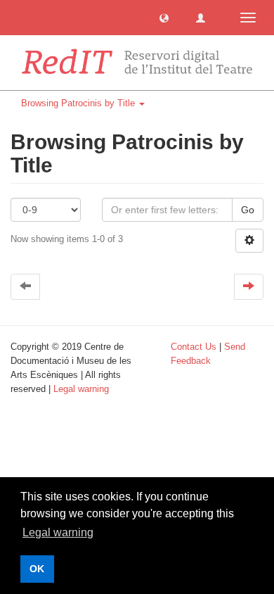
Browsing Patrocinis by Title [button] (79, 103)
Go (247, 209)
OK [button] (37, 568)
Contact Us (193, 346)
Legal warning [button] (57, 532)
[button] (164, 17)
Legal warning (81, 389)
